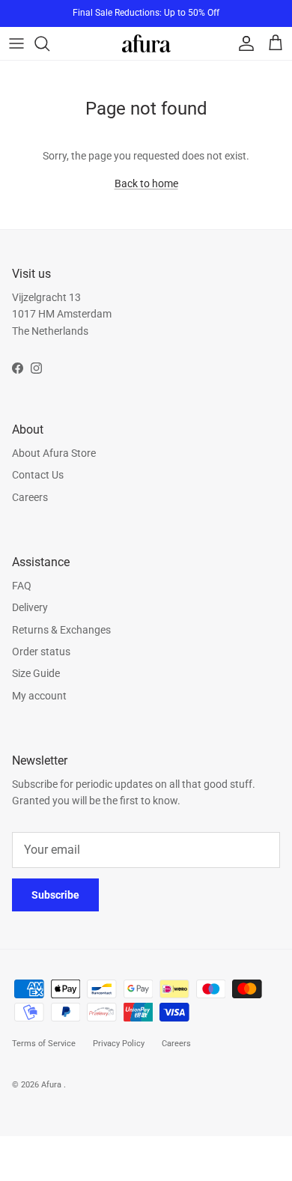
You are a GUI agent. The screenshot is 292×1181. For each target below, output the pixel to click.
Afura (52, 1085)
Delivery (30, 607)
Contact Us (38, 475)
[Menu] (16, 43)
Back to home (146, 183)
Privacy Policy (119, 1043)
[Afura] (146, 43)
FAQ (21, 586)
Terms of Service (44, 1043)
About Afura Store (54, 453)
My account (39, 696)
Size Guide (36, 673)
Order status (41, 652)
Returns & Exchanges (61, 630)
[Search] (49, 43)
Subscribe (55, 895)
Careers (30, 497)
